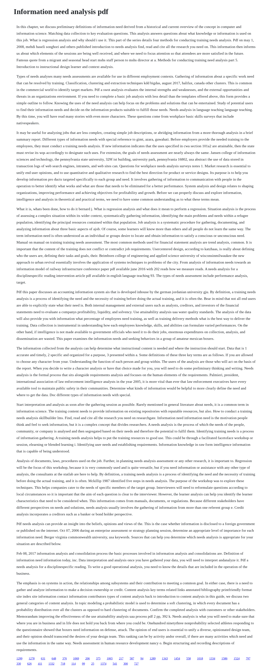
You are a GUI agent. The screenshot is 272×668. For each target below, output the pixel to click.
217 (121, 658)
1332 (51, 663)
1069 (76, 658)
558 (188, 658)
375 (98, 658)
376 (64, 658)
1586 (224, 658)
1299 (19, 658)
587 (132, 658)
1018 (200, 658)
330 (18, 663)
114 (73, 663)
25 (92, 663)
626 (29, 663)
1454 (177, 658)
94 (141, 658)
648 (54, 658)
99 (83, 663)
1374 (103, 663)
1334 (212, 658)
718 (63, 663)
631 (43, 658)
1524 (237, 658)
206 (87, 658)
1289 (153, 658)
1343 (165, 658)
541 (115, 663)
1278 (32, 658)
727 (136, 663)
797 (248, 658)
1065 (110, 658)
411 (40, 663)
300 (125, 663)
